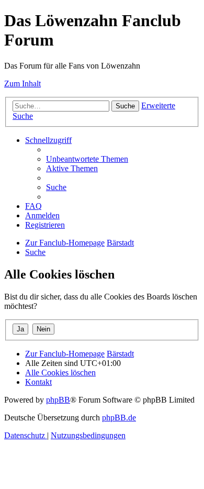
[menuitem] (87, 158)
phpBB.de (119, 417)
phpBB (58, 399)
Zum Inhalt (22, 83)
